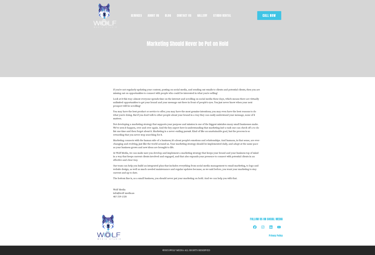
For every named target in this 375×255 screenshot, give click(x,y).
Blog (168, 15)
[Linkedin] (271, 227)
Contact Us (184, 15)
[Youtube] (279, 227)
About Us (153, 15)
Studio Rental (222, 15)
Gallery (202, 15)
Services (136, 15)
